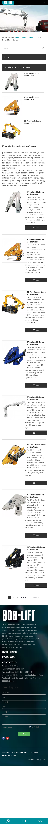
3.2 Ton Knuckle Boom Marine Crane (32, 122)
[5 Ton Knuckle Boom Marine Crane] (14, 408)
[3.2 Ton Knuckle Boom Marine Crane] (12, 130)
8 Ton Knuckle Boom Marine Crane (35, 496)
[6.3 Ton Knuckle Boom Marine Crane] (14, 455)
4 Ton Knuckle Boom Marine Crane (35, 343)
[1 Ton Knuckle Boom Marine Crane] (12, 82)
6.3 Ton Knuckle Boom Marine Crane (36, 446)
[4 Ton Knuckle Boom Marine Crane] (14, 353)
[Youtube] (7, 738)
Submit (24, 734)
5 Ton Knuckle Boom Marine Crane (35, 398)
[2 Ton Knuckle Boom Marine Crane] (12, 106)
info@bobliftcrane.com (14, 669)
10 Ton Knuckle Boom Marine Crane (36, 548)
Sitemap (31, 760)
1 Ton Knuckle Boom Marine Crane (31, 74)
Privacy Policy (41, 760)
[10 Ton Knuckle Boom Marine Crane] (14, 558)
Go (39, 597)
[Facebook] (3, 738)
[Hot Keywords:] (43, 48)
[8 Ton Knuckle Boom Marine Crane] (14, 505)
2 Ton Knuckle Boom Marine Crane (31, 98)
